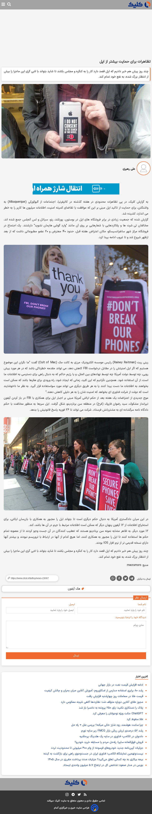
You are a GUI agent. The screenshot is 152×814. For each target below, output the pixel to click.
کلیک (57, 801)
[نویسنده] (144, 169)
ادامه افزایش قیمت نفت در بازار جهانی (120, 685)
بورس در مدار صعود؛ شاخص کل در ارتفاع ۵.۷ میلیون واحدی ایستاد (103, 765)
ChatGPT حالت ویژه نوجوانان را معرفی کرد (118, 713)
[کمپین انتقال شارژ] (76, 188)
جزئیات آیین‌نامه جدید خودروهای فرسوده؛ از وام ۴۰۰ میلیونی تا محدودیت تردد (97, 748)
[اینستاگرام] (67, 795)
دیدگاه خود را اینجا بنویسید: (130, 617)
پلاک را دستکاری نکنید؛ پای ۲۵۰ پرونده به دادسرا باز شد (111, 708)
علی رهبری (129, 169)
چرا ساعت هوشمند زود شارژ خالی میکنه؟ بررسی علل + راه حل (107, 725)
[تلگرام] (132, 579)
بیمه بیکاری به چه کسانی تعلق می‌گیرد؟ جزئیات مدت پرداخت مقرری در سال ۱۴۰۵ (95, 759)
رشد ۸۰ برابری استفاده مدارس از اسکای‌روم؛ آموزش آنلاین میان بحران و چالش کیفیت (93, 691)
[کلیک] (139, 4)
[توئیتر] (125, 579)
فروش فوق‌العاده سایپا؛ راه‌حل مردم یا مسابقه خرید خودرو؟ (109, 742)
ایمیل (72, 604)
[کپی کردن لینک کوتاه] (30, 578)
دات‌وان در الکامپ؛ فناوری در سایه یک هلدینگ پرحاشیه (111, 736)
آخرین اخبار (142, 677)
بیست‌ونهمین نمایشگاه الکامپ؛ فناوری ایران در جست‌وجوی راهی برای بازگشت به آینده (93, 754)
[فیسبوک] (119, 579)
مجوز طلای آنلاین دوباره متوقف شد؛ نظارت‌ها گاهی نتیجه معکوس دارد (102, 702)
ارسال (76, 656)
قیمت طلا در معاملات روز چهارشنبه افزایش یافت (115, 696)
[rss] (85, 795)
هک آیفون (74, 589)
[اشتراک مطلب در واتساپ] (113, 578)
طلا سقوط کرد (135, 719)
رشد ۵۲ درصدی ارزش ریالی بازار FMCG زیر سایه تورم (112, 731)
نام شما (142, 604)
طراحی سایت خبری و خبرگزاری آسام (71, 808)
